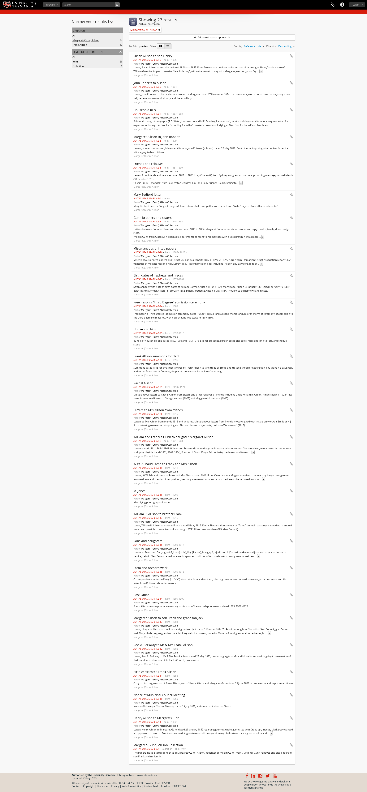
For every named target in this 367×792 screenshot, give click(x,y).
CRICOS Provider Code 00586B (153, 783)
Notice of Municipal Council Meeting (159, 695)
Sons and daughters (147, 541)
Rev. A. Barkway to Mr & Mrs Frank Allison (163, 645)
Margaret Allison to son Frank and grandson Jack (168, 618)
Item (75, 61)
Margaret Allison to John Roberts (156, 137)
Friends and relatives (148, 164)
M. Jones (139, 491)
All (73, 35)
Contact (76, 786)
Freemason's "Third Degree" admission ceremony (169, 302)
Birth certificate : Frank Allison (154, 672)
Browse (50, 4)
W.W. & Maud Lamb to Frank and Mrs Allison (165, 464)
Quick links (342, 5)
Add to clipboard (291, 56)
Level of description (88, 51)
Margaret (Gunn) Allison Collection (159, 63)
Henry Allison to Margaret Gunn (156, 718)
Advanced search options (212, 37)
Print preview (140, 46)
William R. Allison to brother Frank (157, 514)
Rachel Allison (143, 383)
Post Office (141, 595)
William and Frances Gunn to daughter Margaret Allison (173, 437)
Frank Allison (79, 44)
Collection (78, 66)
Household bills (144, 110)
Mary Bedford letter (147, 194)
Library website (126, 775)
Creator (79, 30)
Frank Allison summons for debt (156, 356)
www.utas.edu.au (147, 775)
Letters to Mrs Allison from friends (158, 410)
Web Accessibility (131, 786)
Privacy (115, 786)
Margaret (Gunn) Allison (85, 40)
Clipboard (332, 5)
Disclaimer (103, 786)
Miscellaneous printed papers (154, 248)
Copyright (88, 786)
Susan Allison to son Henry (152, 56)
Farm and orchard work (150, 568)
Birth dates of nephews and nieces (158, 275)
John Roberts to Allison (149, 83)
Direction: (271, 46)
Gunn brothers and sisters (152, 218)
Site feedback (151, 786)
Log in (355, 4)
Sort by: (238, 46)
